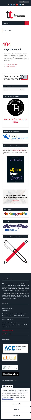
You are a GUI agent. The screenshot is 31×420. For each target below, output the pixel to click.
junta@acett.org (6, 334)
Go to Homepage (11, 66)
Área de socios (24, 2)
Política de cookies (7, 399)
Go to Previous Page (12, 64)
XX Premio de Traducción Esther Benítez (15, 149)
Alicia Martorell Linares (18, 150)
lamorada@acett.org (7, 330)
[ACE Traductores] (15, 14)
